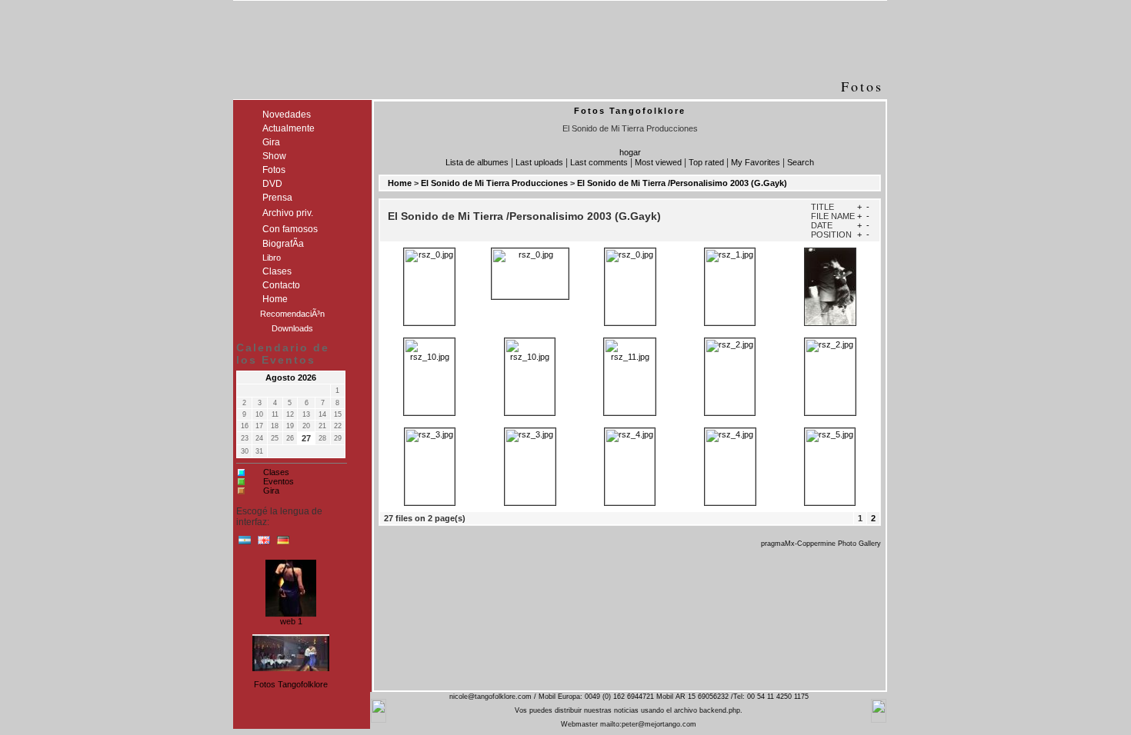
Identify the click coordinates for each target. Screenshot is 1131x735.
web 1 (291, 619)
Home (400, 183)
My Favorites (755, 162)
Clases (276, 472)
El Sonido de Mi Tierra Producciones (494, 183)
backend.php (719, 710)
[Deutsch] (283, 543)
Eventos (278, 481)
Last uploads (539, 162)
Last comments (599, 162)
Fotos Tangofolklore (291, 684)
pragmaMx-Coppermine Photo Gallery (821, 543)
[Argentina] (244, 543)
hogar (630, 152)
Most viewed (658, 162)
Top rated (706, 162)
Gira (271, 490)
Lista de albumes (477, 162)
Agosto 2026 (290, 377)
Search (800, 162)
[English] (263, 543)
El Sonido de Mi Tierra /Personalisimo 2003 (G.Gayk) (682, 183)
